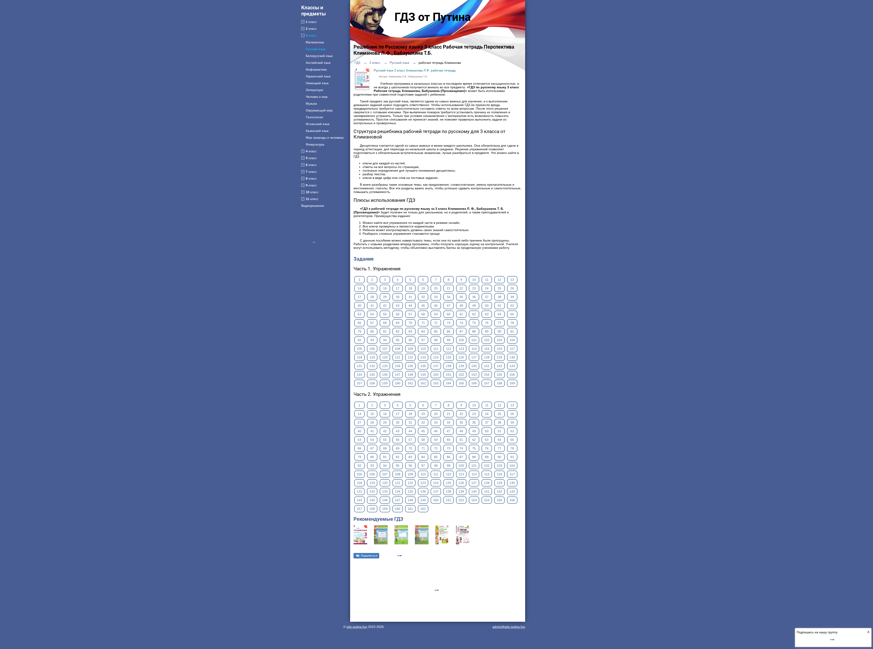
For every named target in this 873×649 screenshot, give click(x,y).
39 (512, 297)
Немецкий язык (317, 83)
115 (486, 348)
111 (435, 348)
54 (372, 314)
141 (486, 366)
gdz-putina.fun (356, 627)
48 (461, 305)
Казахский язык (317, 131)
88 (474, 331)
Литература (314, 90)
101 (474, 340)
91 (512, 331)
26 (512, 288)
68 (385, 323)
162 (423, 383)
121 (397, 357)
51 (499, 305)
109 (410, 348)
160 (397, 383)
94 (385, 340)
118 (359, 357)
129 (499, 357)
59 (436, 314)
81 (385, 331)
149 (423, 374)
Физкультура (315, 144)
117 (512, 348)
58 (423, 314)
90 (499, 331)
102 (486, 340)
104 (512, 340)
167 (486, 383)
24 (487, 288)
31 (410, 297)
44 (410, 305)
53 (359, 314)
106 (372, 348)
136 (423, 366)
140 (474, 366)
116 (499, 348)
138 (448, 366)
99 (448, 340)
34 (448, 297)
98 (436, 340)
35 (461, 297)
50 (487, 305)
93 (372, 340)
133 (385, 366)
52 (512, 305)
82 (397, 331)
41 (372, 305)
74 (461, 323)
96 (410, 340)
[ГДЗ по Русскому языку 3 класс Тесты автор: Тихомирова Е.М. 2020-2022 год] (462, 543)
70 (410, 323)
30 (397, 297)
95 (397, 340)
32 (423, 297)
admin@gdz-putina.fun (508, 627)
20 (436, 288)
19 (423, 288)
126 (461, 357)
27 (359, 297)
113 (461, 348)
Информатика (316, 69)
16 (385, 288)
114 (474, 348)
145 (372, 374)
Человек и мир (317, 97)
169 (512, 383)
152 (461, 374)
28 (372, 297)
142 (499, 366)
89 (487, 331)
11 (487, 279)
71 (423, 323)
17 (397, 288)
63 (487, 314)
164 (448, 383)
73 (448, 323)
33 (436, 297)
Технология (314, 117)
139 (461, 366)
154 (486, 374)
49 (474, 305)
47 (448, 305)
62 (474, 314)
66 (359, 323)
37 (487, 297)
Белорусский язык (319, 56)
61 (461, 314)
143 (512, 366)
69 (397, 323)
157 (359, 383)
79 (359, 331)
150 (436, 374)
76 (487, 323)
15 (372, 288)
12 (499, 279)
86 (448, 331)
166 (474, 383)
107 (385, 348)
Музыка (311, 103)
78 (512, 323)
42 (385, 305)
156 (512, 374)
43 (397, 305)
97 (423, 340)
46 (436, 305)
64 (499, 314)
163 (436, 383)
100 (461, 340)
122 (410, 357)
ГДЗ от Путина (432, 17)
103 (499, 340)
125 (448, 357)
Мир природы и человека (325, 137)
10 (474, 279)
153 (474, 374)
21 (448, 288)
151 (448, 374)
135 (410, 366)
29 (385, 297)
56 (397, 314)
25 (499, 288)
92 (359, 340)
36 (474, 297)
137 (436, 366)
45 (423, 305)
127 (474, 357)
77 (499, 323)
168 (499, 383)
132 (372, 366)
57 (410, 314)
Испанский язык (317, 124)
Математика (315, 42)
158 (372, 383)
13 (512, 279)
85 (436, 331)
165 (461, 383)
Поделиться (369, 555)
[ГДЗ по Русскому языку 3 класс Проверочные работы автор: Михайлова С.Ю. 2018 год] (401, 543)
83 (410, 331)
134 (397, 366)
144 (359, 374)
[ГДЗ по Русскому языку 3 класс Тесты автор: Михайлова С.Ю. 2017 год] (381, 543)
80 (372, 331)
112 (448, 348)
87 (461, 331)
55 (385, 314)
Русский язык (315, 49)
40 (359, 305)
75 (474, 323)
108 (397, 348)
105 (359, 348)
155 (499, 374)
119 (372, 357)
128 (486, 357)
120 (385, 357)
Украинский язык (318, 76)
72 (436, 323)
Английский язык (318, 62)
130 (512, 357)
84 (423, 331)
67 (372, 323)
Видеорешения (312, 205)
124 (436, 357)
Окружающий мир (319, 110)
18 (410, 288)
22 (461, 288)
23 (474, 288)
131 (359, 366)
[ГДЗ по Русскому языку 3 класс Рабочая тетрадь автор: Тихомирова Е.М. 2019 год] (442, 543)
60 (448, 314)
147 (397, 374)
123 (423, 357)
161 (410, 383)
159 (385, 383)
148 (410, 374)
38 (499, 297)
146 (385, 374)
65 (512, 314)
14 (359, 288)
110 (423, 348)
